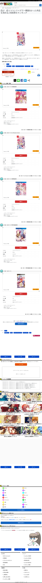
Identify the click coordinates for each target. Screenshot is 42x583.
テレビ (25, 492)
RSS (4, 564)
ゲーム (8, 64)
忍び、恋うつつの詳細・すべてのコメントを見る (33, 314)
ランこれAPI (26, 574)
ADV (32, 66)
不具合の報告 (5, 572)
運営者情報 (5, 562)
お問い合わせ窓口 (6, 576)
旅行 (25, 497)
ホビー (6, 495)
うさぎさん (33, 72)
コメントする (21, 364)
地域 (25, 506)
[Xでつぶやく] (15, 80)
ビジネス (25, 504)
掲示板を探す (26, 560)
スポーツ (6, 497)
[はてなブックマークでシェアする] (25, 80)
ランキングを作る (27, 558)
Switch (13, 66)
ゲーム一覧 (20, 356)
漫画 (5, 490)
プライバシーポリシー (7, 560)
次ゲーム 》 (34, 356)
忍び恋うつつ (9, 66)
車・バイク (26, 495)
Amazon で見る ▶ (36, 47)
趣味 (25, 499)
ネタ (5, 504)
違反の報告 (5, 570)
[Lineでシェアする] (18, 80)
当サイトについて (6, 555)
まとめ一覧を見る (27, 562)
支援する (26, 570)
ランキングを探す (27, 555)
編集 (38, 75)
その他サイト (26, 576)
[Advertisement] (21, 23)
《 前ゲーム (6, 356)
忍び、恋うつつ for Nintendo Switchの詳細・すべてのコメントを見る (30, 175)
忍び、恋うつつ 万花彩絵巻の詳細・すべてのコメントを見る (31, 129)
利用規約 (5, 558)
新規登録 (13, 530)
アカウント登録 (27, 564)
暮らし (25, 502)
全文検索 (15, 2)
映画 (5, 492)
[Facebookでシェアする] (22, 80)
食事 (5, 502)
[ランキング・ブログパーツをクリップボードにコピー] (28, 80)
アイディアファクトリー (20, 66)
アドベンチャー (27, 66)
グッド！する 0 (36, 335)
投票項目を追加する (21, 522)
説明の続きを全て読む (7, 61)
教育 (5, 506)
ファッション (7, 499)
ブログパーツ (26, 572)
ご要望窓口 (5, 574)
